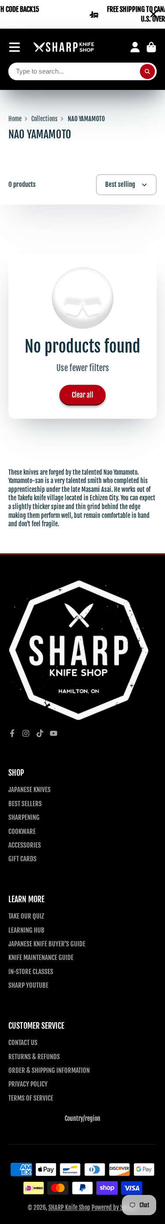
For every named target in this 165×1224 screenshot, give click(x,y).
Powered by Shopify (115, 1207)
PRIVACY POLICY (28, 1083)
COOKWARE (22, 831)
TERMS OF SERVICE (30, 1098)
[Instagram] (26, 733)
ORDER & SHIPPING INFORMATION (49, 1070)
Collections (44, 119)
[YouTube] (54, 733)
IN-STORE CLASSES (30, 971)
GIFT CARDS (22, 858)
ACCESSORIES (24, 845)
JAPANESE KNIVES (29, 789)
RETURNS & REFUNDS (34, 1056)
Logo (64, 47)
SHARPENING (24, 817)
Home (15, 119)
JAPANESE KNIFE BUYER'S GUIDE (46, 943)
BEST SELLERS (25, 803)
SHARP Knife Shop (69, 1207)
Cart (151, 47)
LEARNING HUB (26, 930)
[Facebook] (12, 733)
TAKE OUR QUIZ (26, 915)
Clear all (82, 395)
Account (135, 47)
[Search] (147, 71)
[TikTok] (40, 733)
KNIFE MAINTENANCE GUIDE (40, 957)
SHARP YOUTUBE (28, 985)
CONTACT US (22, 1042)
